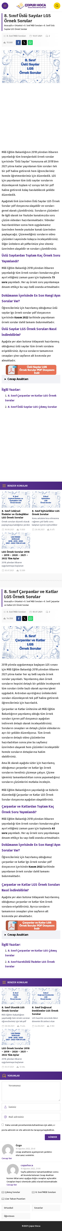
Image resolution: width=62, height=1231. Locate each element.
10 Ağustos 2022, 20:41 (25, 1149)
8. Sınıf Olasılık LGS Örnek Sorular (13, 1009)
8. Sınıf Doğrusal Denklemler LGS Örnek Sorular (45, 1011)
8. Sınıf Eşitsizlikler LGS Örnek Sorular (46, 512)
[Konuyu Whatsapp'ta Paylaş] (30, 42)
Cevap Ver (7, 1158)
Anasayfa (8, 25)
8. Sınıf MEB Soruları (33, 25)
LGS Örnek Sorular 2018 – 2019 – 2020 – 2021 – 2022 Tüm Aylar (16, 555)
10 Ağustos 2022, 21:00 (31, 1169)
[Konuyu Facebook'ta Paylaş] (18, 42)
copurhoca (27, 1165)
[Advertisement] (31, 118)
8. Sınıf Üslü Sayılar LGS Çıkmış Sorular (32, 406)
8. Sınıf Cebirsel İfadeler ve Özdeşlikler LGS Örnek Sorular (15, 514)
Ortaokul (18, 25)
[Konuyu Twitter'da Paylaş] (24, 42)
